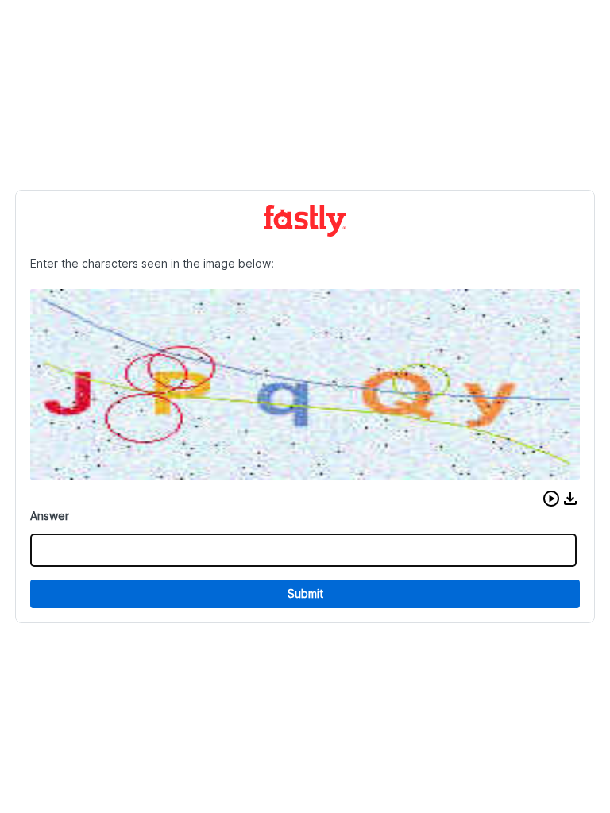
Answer (49, 515)
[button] (551, 498)
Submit (305, 593)
